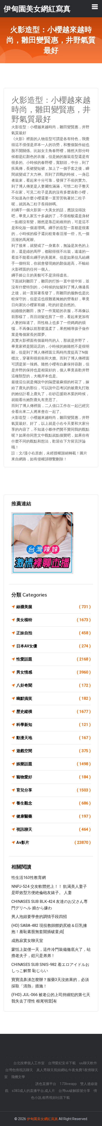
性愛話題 (53, 659)
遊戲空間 (53, 750)
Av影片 (53, 842)
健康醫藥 (53, 816)
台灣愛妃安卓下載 (62, 1063)
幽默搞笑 (53, 698)
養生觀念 (53, 803)
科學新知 (53, 724)
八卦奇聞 (53, 685)
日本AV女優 (53, 646)
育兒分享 (53, 790)
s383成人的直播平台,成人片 (33, 1091)
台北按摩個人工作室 (29, 1063)
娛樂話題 (53, 764)
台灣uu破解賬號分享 (74, 1091)
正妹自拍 (53, 633)
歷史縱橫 (53, 711)
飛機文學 (18, 1077)
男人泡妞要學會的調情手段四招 (39, 916)
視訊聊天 (53, 829)
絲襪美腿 (53, 606)
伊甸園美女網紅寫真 (42, 1119)
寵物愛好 (53, 777)
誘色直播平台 (45, 1084)
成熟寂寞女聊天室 (27, 940)
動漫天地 (53, 737)
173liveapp (68, 1084)
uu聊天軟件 (88, 1063)
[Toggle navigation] (94, 6)
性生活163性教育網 (28, 877)
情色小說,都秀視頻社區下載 (64, 1094)
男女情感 (53, 672)
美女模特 (53, 619)
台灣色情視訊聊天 (19, 1070)
